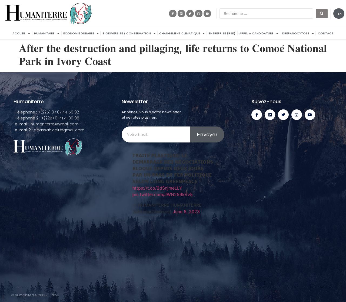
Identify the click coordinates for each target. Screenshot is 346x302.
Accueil (18, 33)
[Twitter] (190, 13)
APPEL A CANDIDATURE (256, 33)
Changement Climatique (179, 33)
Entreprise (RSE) (222, 33)
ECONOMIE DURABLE (78, 33)
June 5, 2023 (186, 211)
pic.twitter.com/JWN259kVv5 (162, 194)
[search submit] (322, 13)
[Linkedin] (181, 13)
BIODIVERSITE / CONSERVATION (127, 33)
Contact (326, 33)
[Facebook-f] (173, 13)
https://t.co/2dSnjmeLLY (157, 188)
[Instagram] (198, 13)
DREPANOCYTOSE (295, 33)
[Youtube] (207, 13)
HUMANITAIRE (44, 33)
